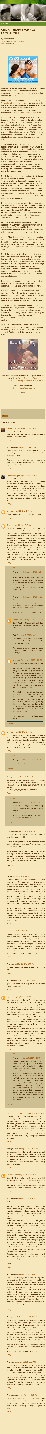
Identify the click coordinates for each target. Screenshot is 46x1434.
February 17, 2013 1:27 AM (32, 620)
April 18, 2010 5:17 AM (23, 511)
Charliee (10, 525)
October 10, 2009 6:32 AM (29, 428)
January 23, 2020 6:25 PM (27, 1395)
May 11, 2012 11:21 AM (32, 760)
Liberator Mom (13, 428)
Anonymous (12, 777)
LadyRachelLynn (13, 476)
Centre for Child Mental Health (14, 103)
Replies (12, 568)
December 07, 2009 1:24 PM (28, 447)
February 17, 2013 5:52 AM (27, 1198)
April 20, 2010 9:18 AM (25, 777)
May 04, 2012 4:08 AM (22, 997)
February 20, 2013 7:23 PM (27, 1317)
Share (5, 416)
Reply (9, 440)
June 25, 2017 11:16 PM (26, 1362)
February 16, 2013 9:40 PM (25, 1175)
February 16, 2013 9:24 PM (34, 1113)
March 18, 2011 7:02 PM (19, 931)
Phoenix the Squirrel (15, 1113)
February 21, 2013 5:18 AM (31, 660)
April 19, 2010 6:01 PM (23, 732)
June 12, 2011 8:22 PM (26, 980)
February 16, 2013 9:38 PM (27, 1149)
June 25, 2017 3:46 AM (32, 1058)
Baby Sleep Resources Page (25, 378)
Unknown (11, 511)
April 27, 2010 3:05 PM (21, 876)
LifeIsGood (17, 620)
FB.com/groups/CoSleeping (23, 388)
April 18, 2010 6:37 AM (22, 525)
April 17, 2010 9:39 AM (29, 476)
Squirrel (10, 997)
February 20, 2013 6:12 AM (27, 1274)
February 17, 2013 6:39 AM (27, 635)
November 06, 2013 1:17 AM (29, 802)
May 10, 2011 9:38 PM (25, 964)
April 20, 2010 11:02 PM (26, 831)
